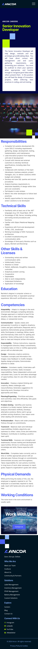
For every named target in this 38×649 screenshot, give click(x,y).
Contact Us (19, 527)
